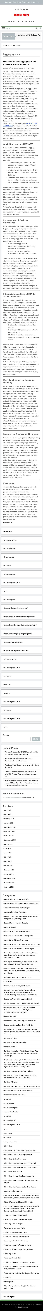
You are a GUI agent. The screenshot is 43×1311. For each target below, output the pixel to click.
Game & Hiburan (10, 927)
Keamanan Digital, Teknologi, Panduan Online (20, 1021)
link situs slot (9, 557)
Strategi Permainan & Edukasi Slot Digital (18, 1202)
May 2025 (7, 857)
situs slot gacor (9, 549)
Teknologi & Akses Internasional (15, 1215)
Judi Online (8, 982)
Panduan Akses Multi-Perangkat (15, 1042)
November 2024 (9, 883)
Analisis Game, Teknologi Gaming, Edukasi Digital (21, 904)
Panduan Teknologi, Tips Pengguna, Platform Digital (22, 1086)
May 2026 (7, 810)
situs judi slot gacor (11, 1108)
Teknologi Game (10, 1254)
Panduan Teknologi (11, 1082)
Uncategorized (9, 1282)
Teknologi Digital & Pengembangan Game (18, 1249)
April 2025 (7, 861)
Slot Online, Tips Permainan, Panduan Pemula (20, 1187)
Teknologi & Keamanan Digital (14, 1228)
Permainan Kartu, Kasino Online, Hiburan (18, 1091)
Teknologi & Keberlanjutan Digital (15, 1232)
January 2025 (8, 874)
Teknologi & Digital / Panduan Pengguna (18, 1219)
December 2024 (9, 878)
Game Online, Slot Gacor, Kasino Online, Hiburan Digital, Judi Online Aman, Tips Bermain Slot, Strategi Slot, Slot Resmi (21, 955)
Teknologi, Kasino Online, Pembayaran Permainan (21, 1273)
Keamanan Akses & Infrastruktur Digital (18, 999)
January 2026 (8, 823)
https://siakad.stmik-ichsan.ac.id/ (16, 608)
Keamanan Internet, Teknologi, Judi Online (18, 1025)
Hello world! (29, 798)
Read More (6, 522)
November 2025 (9, 831)
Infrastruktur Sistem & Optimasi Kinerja (17, 977)
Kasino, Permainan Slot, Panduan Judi (17, 986)
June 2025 (7, 853)
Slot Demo (8, 1133)
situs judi (7, 1099)
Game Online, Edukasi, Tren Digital (16, 940)
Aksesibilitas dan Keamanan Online (16, 899)
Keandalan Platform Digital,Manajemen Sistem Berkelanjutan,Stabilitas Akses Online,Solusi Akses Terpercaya (22, 1031)
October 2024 (9, 887)
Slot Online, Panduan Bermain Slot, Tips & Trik (20, 1163)
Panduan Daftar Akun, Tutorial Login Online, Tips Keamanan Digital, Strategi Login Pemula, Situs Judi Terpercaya (22, 1053)
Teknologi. (8, 1277)
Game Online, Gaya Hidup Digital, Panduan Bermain (22, 944)
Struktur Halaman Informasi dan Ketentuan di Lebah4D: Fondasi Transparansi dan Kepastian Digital (19, 2)
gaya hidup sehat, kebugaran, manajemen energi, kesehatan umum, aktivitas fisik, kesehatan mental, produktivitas (22, 970)
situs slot (7, 1116)
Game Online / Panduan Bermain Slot (17, 931)
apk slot (7, 693)
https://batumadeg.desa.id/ (13, 642)
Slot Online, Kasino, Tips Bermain (15, 1159)
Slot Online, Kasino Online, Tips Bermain (18, 1155)
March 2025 (8, 866)
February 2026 (9, 819)
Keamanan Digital (10, 1016)
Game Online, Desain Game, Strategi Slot (18, 936)
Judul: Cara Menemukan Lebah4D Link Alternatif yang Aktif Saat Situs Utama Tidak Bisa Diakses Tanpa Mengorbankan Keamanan (21, 783)
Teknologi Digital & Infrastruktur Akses (17, 1245)
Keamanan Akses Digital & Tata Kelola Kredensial (21, 1003)
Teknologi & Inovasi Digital (13, 1224)
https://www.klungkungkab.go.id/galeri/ (18, 634)
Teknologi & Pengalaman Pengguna (16, 1237)
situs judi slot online (11, 1112)
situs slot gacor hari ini (12, 583)
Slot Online (8, 1146)
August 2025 (8, 844)
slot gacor (7, 566)
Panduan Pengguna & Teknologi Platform (18, 1071)
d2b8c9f (8, 68)
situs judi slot (9, 1103)
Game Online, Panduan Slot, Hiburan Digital (19, 949)
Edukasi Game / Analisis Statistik (16, 923)
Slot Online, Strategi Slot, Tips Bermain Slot (19, 1176)
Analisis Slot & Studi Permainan (15, 912)
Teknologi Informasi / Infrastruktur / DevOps (19, 1262)
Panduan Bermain (10, 1047)
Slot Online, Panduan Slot (13, 1172)
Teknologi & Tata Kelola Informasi (16, 1241)
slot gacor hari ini (10, 540)
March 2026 (8, 814)
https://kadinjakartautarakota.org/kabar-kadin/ (20, 625)
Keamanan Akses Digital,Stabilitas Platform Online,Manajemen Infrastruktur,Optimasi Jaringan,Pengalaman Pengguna (19, 1010)
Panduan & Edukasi (11, 1038)
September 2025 (10, 840)
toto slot (7, 685)
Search (6, 735)
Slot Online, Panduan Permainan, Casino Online (20, 1167)
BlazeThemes (22, 1307)
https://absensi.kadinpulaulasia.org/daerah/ (19, 617)
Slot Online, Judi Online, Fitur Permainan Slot (19, 1150)
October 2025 (9, 836)
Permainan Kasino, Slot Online (14, 1095)
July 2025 (7, 849)
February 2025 (9, 870)
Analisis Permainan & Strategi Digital (17, 908)
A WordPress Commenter (13, 798)
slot (5, 591)
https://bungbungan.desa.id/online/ (16, 651)
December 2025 (9, 827)
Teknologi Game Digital (12, 1258)
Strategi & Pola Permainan (13, 1191)
